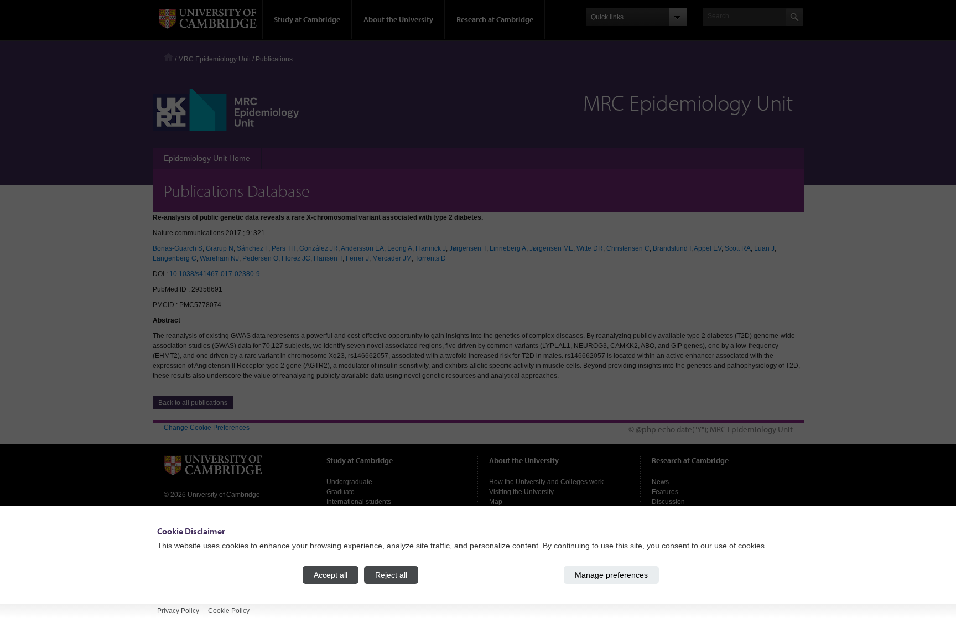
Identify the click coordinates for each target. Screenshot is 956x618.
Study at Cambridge (307, 19)
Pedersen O (260, 258)
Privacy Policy (178, 611)
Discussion (668, 502)
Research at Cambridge (494, 19)
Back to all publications (192, 403)
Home (168, 56)
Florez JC (296, 258)
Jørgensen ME (551, 248)
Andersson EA (362, 248)
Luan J (764, 248)
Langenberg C (174, 258)
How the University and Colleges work (546, 482)
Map (495, 502)
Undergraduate (349, 482)
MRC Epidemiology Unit (214, 59)
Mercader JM (392, 258)
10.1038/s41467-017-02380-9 (214, 274)
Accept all (330, 574)
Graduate (340, 492)
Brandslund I (672, 248)
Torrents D (430, 258)
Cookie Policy (229, 611)
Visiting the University (521, 492)
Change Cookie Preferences (207, 428)
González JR (318, 248)
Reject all (391, 574)
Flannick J (430, 248)
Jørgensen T (467, 248)
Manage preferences (611, 574)
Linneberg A (508, 248)
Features (665, 492)
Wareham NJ (219, 258)
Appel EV (707, 248)
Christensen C (628, 248)
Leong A (399, 248)
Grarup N (219, 248)
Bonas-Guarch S (177, 248)
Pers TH (284, 248)
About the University (398, 19)
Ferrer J (357, 258)
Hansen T (328, 258)
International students (358, 502)
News (660, 482)
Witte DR (589, 248)
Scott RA (738, 248)
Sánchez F (252, 248)
